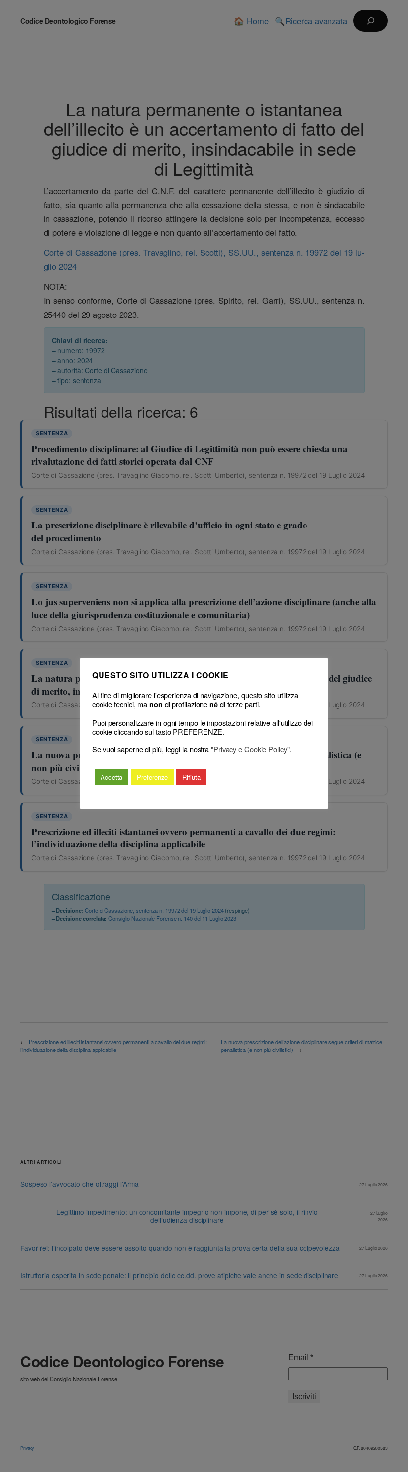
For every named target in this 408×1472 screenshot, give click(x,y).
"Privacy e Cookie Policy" (250, 749)
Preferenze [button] (152, 777)
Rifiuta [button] (191, 777)
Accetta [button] (111, 777)
